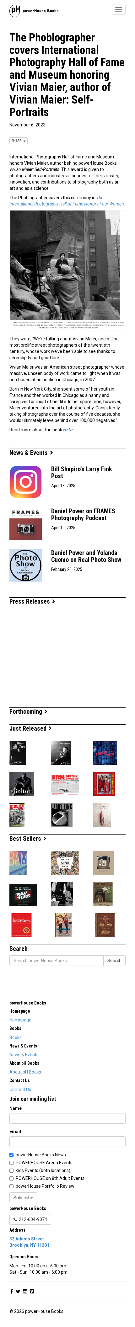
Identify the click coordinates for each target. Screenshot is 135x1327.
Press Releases (30, 601)
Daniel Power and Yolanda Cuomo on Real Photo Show (86, 556)
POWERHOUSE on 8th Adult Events (50, 1178)
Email (15, 1131)
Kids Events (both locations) (43, 1170)
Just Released (28, 728)
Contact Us (20, 1089)
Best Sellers (26, 838)
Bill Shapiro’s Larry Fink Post (81, 472)
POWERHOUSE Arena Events (44, 1162)
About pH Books (25, 1071)
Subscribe (23, 1197)
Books (15, 1037)
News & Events (29, 452)
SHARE (17, 141)
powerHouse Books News (41, 1154)
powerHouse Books (27, 1002)
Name (15, 1108)
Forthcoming (26, 711)
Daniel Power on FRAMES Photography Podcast (83, 514)
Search (114, 960)
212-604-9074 (32, 1219)
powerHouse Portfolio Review (45, 1186)
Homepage (20, 1019)
